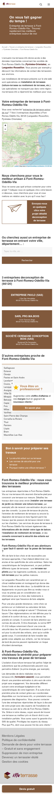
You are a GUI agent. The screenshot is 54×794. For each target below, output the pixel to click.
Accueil (4, 47)
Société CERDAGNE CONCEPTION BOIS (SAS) (27, 337)
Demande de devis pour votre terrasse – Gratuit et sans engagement (27, 746)
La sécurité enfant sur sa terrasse (25, 458)
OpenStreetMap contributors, (36, 166)
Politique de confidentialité (18, 740)
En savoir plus (32, 407)
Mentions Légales (13, 736)
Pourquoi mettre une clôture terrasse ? (27, 467)
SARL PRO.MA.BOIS (27, 316)
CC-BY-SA (48, 166)
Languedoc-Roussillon (43, 47)
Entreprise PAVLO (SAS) (27, 295)
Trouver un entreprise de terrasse (21, 47)
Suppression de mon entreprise (22, 753)
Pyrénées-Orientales (10, 49)
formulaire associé (24, 676)
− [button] (5, 129)
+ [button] (5, 125)
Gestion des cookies (15, 761)
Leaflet (16, 166)
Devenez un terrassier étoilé (20, 757)
